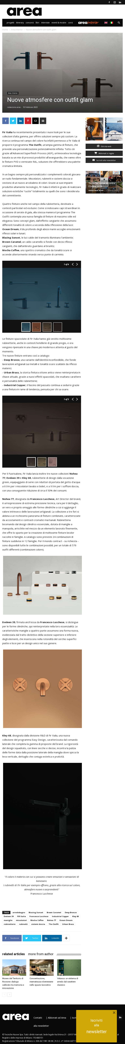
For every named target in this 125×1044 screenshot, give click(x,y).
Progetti (10, 22)
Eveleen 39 (9, 916)
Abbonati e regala (106, 153)
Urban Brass (68, 924)
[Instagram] (114, 2)
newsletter (96, 1031)
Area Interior (88, 23)
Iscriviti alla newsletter (106, 160)
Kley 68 (75, 916)
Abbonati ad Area (57, 1017)
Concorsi (30, 22)
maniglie (8, 920)
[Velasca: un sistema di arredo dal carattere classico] (69, 967)
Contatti (38, 1017)
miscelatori (21, 920)
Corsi (70, 22)
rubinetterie (9, 924)
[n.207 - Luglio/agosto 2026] (94, 130)
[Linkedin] (120, 2)
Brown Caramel (54, 912)
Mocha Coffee (36, 920)
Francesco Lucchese (38, 916)
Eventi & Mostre (59, 22)
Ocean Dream (65, 920)
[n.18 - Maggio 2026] (114, 130)
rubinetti (23, 924)
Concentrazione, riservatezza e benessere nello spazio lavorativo (41, 981)
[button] (119, 22)
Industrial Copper (60, 916)
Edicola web (105, 146)
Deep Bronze (71, 912)
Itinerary (20, 22)
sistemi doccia (38, 924)
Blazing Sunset (36, 912)
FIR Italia (21, 916)
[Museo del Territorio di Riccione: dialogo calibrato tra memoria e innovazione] (14, 967)
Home (5, 29)
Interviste (45, 22)
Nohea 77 (51, 920)
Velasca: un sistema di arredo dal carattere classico (67, 981)
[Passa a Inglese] (106, 23)
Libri (37, 22)
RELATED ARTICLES (13, 954)
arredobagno (19, 912)
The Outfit (54, 924)
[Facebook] (109, 2)
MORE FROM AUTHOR (41, 954)
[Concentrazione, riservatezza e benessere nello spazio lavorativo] (42, 967)
